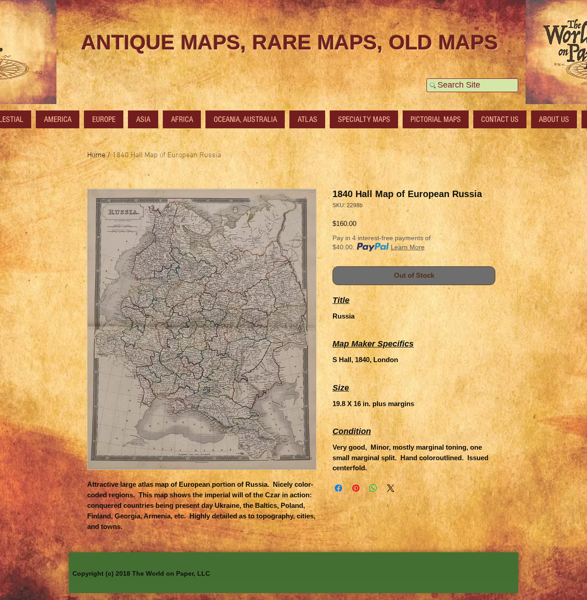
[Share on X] (390, 488)
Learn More (408, 247)
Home (96, 155)
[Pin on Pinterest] (355, 488)
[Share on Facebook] (338, 488)
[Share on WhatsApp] (373, 488)
